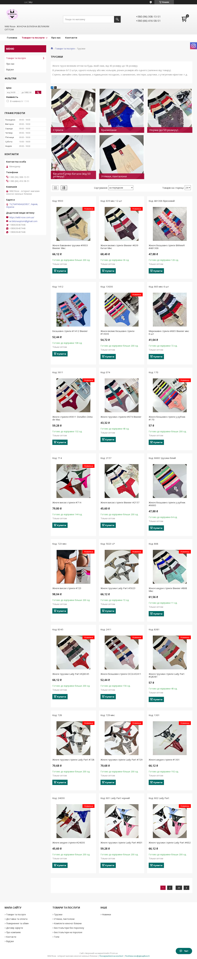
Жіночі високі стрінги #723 (66, 588)
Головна (12, 37)
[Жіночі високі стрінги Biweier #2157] (122, 481)
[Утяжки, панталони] (121, 157)
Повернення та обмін (17, 923)
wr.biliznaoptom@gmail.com (23, 221)
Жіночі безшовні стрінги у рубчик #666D (167, 504)
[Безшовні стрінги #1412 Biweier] (73, 310)
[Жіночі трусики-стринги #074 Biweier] (122, 395)
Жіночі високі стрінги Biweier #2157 (120, 502)
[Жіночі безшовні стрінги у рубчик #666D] (170, 481)
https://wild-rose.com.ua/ (21, 217)
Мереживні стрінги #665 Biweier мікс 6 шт (169, 332)
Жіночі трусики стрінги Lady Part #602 (170, 842)
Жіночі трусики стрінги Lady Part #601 (122, 842)
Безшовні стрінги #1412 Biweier (70, 331)
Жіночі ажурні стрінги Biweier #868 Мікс (168, 589)
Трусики (58, 914)
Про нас (56, 37)
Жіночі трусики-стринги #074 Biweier (121, 416)
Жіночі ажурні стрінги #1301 (164, 759)
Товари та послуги (33, 37)
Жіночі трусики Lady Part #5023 (118, 588)
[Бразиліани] (121, 111)
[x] (55, 87)
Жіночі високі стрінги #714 (66, 502)
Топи (56, 936)
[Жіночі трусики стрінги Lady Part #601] (122, 821)
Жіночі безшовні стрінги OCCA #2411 (121, 673)
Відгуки (10, 69)
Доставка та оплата (16, 918)
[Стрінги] (73, 111)
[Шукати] (117, 19)
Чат (186, 950)
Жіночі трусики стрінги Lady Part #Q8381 (166, 675)
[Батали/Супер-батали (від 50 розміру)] (73, 157)
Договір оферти (14, 927)
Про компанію (13, 932)
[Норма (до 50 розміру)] (169, 111)
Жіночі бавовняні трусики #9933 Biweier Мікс (70, 246)
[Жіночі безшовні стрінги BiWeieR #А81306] (170, 224)
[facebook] (52, 87)
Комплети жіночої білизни (68, 923)
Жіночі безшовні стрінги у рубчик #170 (167, 418)
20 (179, 887)
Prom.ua (114, 953)
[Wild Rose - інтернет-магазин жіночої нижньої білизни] (12, 14)
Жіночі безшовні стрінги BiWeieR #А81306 (167, 246)
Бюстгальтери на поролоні (68, 932)
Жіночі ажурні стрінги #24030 (68, 842)
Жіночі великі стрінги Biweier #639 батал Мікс (119, 246)
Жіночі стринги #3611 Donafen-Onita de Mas (72, 418)
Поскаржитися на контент (111, 956)
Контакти (71, 37)
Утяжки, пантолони (64, 918)
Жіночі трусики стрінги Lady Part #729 (122, 759)
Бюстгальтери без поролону (69, 927)
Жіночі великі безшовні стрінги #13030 (117, 332)
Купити (61, 270)
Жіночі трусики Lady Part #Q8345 (70, 673)
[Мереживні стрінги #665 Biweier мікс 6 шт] (170, 310)
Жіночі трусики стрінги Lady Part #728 (73, 759)
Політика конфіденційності (137, 956)
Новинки (106, 914)
